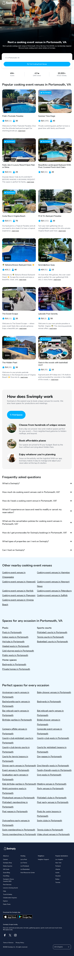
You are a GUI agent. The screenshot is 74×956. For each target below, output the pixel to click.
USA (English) (58, 947)
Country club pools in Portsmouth (53, 738)
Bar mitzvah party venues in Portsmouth (15, 713)
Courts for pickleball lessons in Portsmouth (51, 749)
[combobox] (37, 57)
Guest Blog (6, 873)
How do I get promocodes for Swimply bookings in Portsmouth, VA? (34, 532)
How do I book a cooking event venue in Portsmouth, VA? (29, 500)
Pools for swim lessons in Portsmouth (49, 813)
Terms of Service (8, 943)
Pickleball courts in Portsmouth (52, 632)
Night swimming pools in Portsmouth (14, 790)
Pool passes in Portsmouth (15, 811)
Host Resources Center (28, 873)
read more (21, 131)
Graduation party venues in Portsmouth (15, 777)
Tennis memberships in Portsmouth (19, 834)
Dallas (57, 879)
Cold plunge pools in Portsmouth (18, 650)
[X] (10, 935)
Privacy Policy (20, 943)
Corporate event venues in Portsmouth (49, 731)
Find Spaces (17, 415)
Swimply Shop (7, 863)
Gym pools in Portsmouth (49, 774)
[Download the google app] (25, 917)
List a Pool (24, 859)
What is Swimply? (11, 483)
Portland (58, 866)
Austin (57, 873)
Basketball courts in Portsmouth (52, 641)
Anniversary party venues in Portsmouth (15, 694)
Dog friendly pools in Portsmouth (53, 765)
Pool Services (7, 884)
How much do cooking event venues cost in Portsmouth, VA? (31, 492)
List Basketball (25, 869)
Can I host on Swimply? (13, 550)
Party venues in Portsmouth (50, 788)
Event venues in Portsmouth (15, 770)
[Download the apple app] (10, 917)
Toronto (57, 882)
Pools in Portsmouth (12, 632)
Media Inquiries (7, 866)
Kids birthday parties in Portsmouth (19, 784)
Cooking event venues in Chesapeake (14, 575)
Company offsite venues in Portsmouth (14, 731)
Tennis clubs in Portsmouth (50, 829)
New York (58, 863)
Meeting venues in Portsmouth (51, 784)
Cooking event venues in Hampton (53, 572)
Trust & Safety (7, 894)
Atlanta (57, 869)
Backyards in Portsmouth (14, 664)
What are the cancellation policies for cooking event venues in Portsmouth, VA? (32, 522)
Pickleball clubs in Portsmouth (51, 797)
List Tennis (24, 863)
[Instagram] (15, 935)
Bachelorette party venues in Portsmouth (16, 704)
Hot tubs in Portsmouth (13, 641)
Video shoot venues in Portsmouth (53, 834)
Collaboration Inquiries (10, 898)
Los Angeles (59, 859)
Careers (5, 859)
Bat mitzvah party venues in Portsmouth (50, 713)
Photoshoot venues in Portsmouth (18, 797)
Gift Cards (6, 869)
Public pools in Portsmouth (15, 655)
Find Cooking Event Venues (38, 64)
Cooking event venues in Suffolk (52, 595)
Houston (58, 876)
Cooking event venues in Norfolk (17, 590)
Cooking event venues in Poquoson (18, 595)
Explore (5, 901)
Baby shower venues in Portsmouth (54, 692)
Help (4, 891)
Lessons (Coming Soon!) (10, 888)
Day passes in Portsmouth (49, 756)
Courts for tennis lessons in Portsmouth (15, 759)
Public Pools (7, 904)
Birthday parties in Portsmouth (17, 719)
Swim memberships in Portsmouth (18, 829)
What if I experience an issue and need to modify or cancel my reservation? (32, 511)
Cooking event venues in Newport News (53, 584)
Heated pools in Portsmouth (15, 646)
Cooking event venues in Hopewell (19, 581)
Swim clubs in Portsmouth (49, 820)
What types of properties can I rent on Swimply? (25, 541)
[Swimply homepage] (37, 3)
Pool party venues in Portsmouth (52, 802)
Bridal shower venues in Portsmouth (48, 722)
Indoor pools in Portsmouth (15, 637)
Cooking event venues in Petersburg (54, 590)
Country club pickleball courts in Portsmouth (17, 740)
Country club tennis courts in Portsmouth (16, 749)
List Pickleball (25, 866)
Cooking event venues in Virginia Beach (18, 602)
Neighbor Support (43, 859)
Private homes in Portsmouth (16, 669)
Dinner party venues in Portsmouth (19, 765)
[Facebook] (4, 935)
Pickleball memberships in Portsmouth (15, 804)
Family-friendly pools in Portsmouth (54, 770)
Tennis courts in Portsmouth (50, 637)
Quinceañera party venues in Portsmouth (16, 823)
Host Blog (6, 876)
